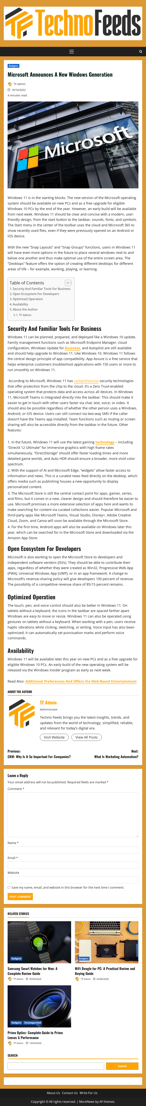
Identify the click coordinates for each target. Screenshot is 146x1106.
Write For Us (89, 1093)
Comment (16, 789)
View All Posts (86, 737)
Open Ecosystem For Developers (36, 294)
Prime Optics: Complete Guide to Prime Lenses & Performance (35, 1035)
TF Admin (19, 84)
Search (13, 1055)
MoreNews (86, 1102)
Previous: (39, 754)
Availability (20, 304)
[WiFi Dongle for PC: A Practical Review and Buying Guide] (106, 942)
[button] (71, 52)
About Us (53, 1093)
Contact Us (70, 1093)
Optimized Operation (28, 299)
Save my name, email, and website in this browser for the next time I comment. (68, 887)
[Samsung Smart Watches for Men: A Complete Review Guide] (39, 942)
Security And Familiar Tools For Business (42, 289)
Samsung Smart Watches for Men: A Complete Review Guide (32, 971)
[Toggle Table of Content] (66, 283)
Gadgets (13, 65)
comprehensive (86, 380)
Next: (116, 754)
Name (13, 843)
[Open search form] (140, 51)
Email (13, 858)
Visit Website (54, 737)
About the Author (25, 309)
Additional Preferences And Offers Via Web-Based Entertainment (81, 681)
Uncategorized (32, 1022)
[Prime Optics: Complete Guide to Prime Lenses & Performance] (39, 1006)
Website (13, 873)
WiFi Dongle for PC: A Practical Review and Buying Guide (105, 971)
